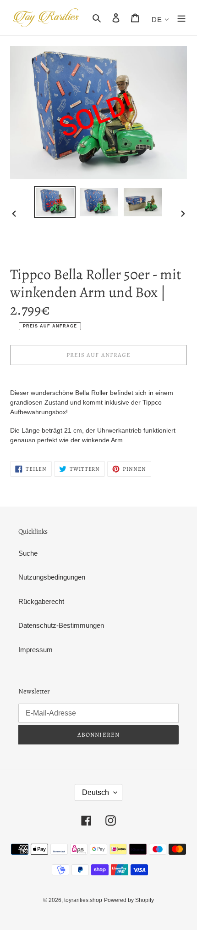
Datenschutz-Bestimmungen (61, 625)
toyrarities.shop (83, 900)
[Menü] (181, 18)
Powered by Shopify (129, 900)
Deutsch (95, 792)
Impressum (35, 650)
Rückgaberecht (41, 601)
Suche (28, 553)
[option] (55, 202)
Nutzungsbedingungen (51, 577)
